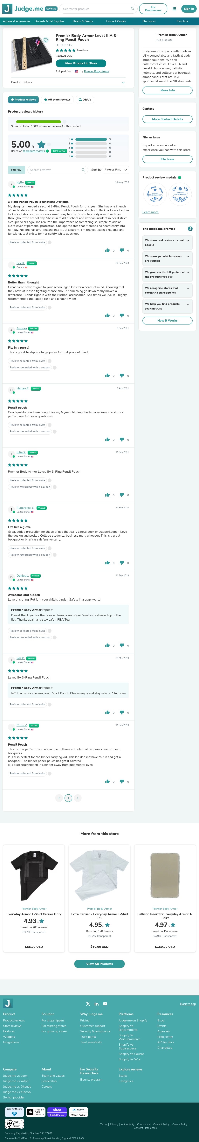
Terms (103, 1124)
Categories (126, 1081)
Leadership (49, 1081)
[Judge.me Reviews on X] (88, 1003)
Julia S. (21, 452)
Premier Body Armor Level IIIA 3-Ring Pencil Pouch (87, 38)
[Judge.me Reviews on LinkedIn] (96, 1003)
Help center (165, 1037)
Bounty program (91, 1080)
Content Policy (161, 1124)
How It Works (167, 320)
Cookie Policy (179, 1124)
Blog (160, 1020)
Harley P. (23, 388)
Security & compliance (95, 1031)
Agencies (163, 1031)
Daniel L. (23, 576)
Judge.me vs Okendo (17, 1087)
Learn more (150, 212)
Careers (47, 1087)
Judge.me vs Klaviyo (17, 1092)
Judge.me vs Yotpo (15, 1081)
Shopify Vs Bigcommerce (128, 1028)
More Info (168, 90)
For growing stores (54, 1031)
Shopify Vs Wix (129, 1059)
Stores (123, 1076)
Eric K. (21, 263)
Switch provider (13, 1097)
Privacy (114, 1124)
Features (9, 1031)
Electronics (149, 21)
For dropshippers (53, 1020)
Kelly (20, 182)
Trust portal (88, 1037)
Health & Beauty (83, 21)
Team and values (53, 1076)
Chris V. (22, 725)
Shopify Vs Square (131, 1054)
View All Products (99, 964)
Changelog (164, 1048)
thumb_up (107, 250)
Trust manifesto (91, 1042)
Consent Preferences (145, 1128)
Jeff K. (21, 658)
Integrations (11, 1042)
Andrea (22, 328)
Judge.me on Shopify (133, 1020)
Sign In (189, 9)
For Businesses (153, 8)
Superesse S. (26, 508)
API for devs (165, 1042)
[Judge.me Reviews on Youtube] (105, 1003)
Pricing (85, 1020)
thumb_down (122, 250)
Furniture (182, 21)
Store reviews (12, 1026)
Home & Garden (116, 21)
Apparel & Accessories (16, 21)
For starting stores (54, 1026)
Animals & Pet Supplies (49, 21)
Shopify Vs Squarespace (127, 1046)
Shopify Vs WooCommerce (129, 1037)
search (132, 8)
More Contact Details (167, 119)
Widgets (9, 1037)
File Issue (167, 159)
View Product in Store (81, 63)
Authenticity (127, 1124)
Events (162, 1026)
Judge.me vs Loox (15, 1076)
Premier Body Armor (96, 71)
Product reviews (14, 1020)
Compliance (143, 1124)
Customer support (92, 1026)
